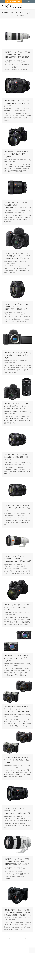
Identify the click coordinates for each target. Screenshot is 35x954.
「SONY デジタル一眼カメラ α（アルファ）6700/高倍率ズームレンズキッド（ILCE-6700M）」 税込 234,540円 (17, 912)
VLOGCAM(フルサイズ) (9, 663)
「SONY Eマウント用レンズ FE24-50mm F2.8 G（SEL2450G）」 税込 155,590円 (17, 507)
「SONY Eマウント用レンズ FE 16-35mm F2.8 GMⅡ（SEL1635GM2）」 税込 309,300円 (17, 810)
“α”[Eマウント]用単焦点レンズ (11, 210)
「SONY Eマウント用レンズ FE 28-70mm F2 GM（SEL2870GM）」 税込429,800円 (17, 103)
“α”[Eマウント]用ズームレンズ (11, 60)
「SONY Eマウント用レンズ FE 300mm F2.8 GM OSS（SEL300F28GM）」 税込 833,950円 (17, 558)
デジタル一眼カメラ (25, 159)
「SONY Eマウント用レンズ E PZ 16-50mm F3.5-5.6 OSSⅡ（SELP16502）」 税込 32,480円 (17, 306)
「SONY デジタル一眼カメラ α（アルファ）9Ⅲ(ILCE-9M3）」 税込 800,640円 (17, 607)
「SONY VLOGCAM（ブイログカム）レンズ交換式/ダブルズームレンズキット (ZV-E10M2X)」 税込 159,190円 (17, 406)
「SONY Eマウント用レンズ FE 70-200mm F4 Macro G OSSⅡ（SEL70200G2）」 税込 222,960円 (17, 861)
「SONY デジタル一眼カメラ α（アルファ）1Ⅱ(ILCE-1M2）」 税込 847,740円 (17, 154)
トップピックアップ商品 (19, 62)
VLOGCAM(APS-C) (8, 261)
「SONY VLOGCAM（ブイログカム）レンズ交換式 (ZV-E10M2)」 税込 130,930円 (17, 355)
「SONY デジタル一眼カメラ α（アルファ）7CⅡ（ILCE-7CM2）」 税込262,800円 (17, 759)
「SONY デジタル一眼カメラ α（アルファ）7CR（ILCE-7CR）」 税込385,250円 (17, 658)
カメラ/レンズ (21, 60)
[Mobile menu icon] (32, 6)
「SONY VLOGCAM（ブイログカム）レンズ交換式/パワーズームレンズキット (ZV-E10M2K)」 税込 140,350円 (17, 255)
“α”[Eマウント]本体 (8, 159)
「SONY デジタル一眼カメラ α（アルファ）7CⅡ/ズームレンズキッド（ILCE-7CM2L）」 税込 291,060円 (17, 709)
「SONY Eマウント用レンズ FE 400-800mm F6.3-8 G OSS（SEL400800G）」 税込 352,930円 (17, 54)
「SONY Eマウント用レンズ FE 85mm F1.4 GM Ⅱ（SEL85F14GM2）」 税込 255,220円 (17, 205)
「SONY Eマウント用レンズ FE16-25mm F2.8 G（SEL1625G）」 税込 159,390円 (16, 457)
